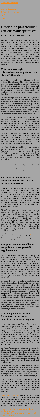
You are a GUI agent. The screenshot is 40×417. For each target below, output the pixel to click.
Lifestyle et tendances (8, 9)
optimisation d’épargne (10, 395)
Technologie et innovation (10, 12)
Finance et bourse (7, 6)
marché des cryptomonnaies (29, 234)
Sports (3, 18)
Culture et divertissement (9, 3)
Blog (2, 21)
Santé (3, 15)
